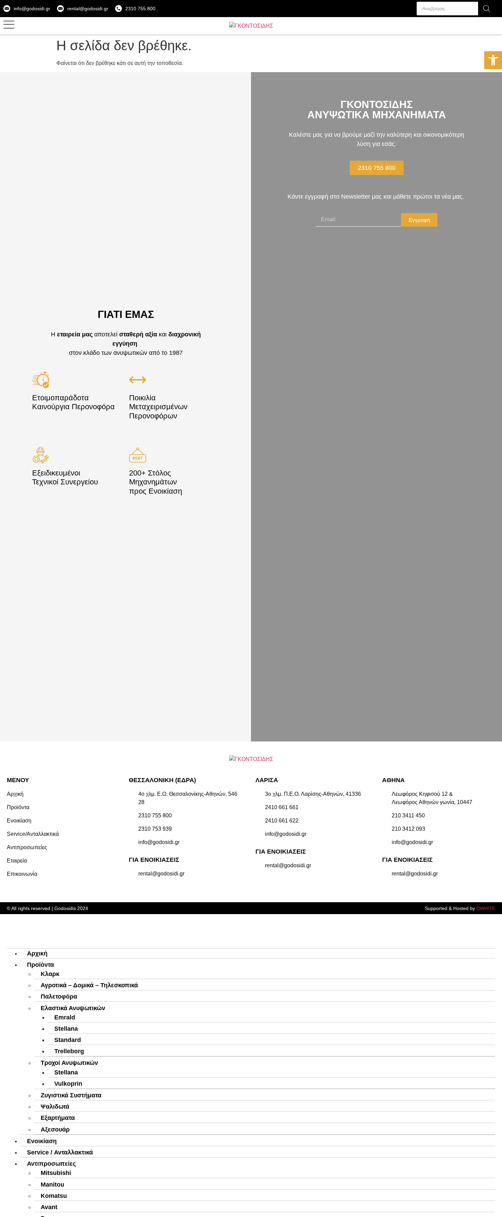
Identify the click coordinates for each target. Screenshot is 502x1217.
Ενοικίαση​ (42, 1141)
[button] (493, 60)
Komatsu (54, 1195)
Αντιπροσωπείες (51, 1163)
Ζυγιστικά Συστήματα (71, 1095)
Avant (49, 1207)
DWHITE (485, 908)
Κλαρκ (50, 974)
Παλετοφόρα (59, 996)
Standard (67, 1040)
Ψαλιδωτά (55, 1106)
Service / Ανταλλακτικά (60, 1152)
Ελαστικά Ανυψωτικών (73, 1008)
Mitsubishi (56, 1172)
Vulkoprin (68, 1083)
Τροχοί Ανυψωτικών (69, 1062)
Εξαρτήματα (58, 1117)
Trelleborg (69, 1051)
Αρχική (37, 953)
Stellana (66, 1028)
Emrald (64, 1017)
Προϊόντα (40, 964)
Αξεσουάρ (55, 1129)
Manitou (52, 1184)
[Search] (486, 8)
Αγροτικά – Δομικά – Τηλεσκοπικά (89, 985)
